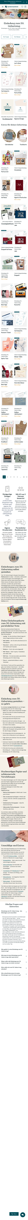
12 (23, 477)
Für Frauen (6, 37)
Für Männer (17, 37)
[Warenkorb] (25, 6)
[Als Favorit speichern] (11, 45)
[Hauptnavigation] (2, 6)
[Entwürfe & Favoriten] (22, 6)
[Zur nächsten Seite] (27, 476)
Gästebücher (9, 144)
